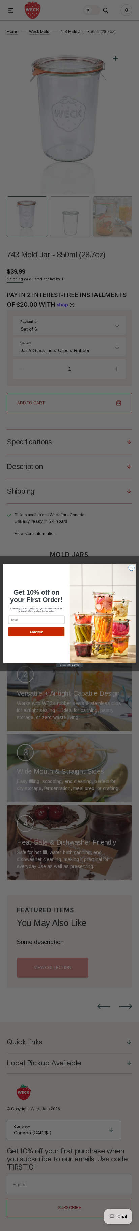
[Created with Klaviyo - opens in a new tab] (69, 665)
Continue (36, 632)
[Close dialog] (131, 568)
